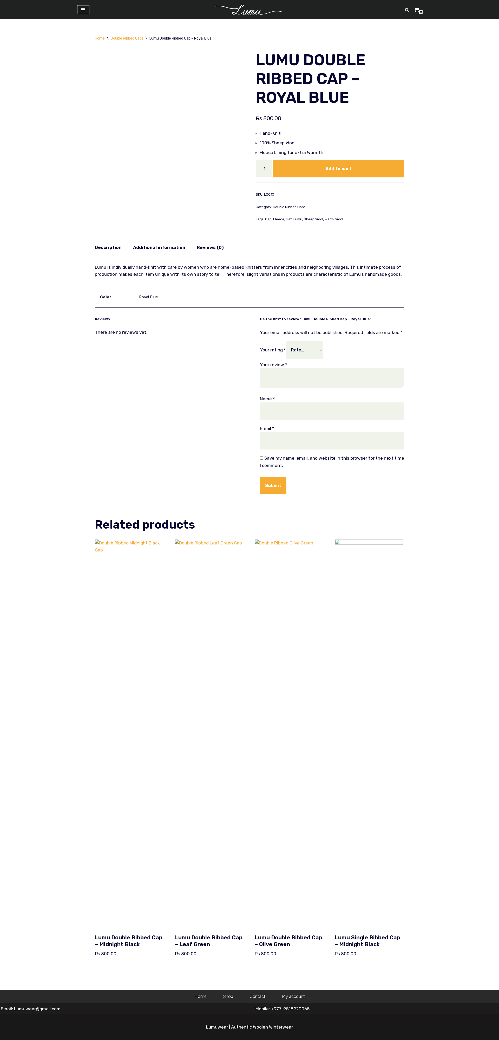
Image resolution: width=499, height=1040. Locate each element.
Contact (257, 996)
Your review (273, 364)
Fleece (278, 219)
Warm (329, 219)
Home (100, 38)
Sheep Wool (313, 219)
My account (293, 996)
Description (108, 247)
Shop (228, 996)
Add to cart (338, 168)
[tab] (108, 247)
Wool (339, 219)
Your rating (273, 349)
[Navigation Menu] (83, 9)
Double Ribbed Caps (127, 38)
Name (267, 398)
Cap (268, 219)
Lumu (297, 219)
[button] (407, 10)
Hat (289, 219)
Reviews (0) (210, 247)
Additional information (159, 247)
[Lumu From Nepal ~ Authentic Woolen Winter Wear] (249, 10)
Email (267, 428)
